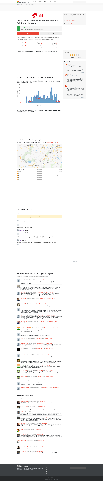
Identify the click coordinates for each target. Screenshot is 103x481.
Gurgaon (58, 142)
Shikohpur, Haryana (53, 321)
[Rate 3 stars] (75, 55)
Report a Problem (28, 33)
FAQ (45, 1)
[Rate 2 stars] (73, 55)
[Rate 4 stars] (77, 55)
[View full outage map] (39, 156)
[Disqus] (39, 232)
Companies (40, 1)
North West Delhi (50, 142)
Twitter (59, 467)
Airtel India (28, 4)
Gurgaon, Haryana (47, 279)
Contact (54, 1)
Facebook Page (69, 21)
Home (34, 1)
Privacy (49, 1)
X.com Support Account (70, 20)
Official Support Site (69, 23)
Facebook (60, 469)
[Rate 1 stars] (71, 55)
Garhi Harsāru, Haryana (57, 382)
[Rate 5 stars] (79, 55)
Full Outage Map (51, 33)
